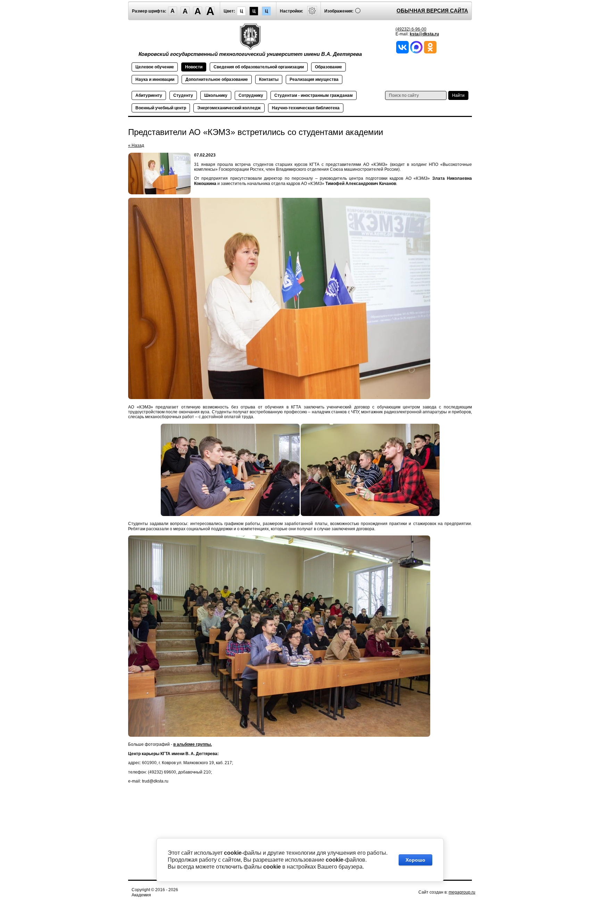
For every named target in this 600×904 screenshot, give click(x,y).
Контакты (268, 79)
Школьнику (215, 95)
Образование (328, 67)
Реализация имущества (314, 79)
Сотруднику (251, 95)
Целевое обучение (154, 67)
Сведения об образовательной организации (259, 67)
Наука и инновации (154, 79)
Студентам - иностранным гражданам (313, 95)
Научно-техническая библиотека (306, 107)
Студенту (183, 95)
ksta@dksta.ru (424, 34)
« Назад (136, 145)
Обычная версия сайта (432, 11)
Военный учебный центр (160, 107)
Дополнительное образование (216, 79)
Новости (193, 67)
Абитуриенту (148, 95)
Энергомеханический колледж (229, 107)
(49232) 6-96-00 (410, 29)
